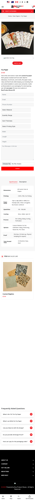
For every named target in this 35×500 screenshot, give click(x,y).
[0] (33, 7)
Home (10, 16)
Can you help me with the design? (13, 428)
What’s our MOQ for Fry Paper (12, 421)
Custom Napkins (8, 294)
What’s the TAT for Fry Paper (12, 414)
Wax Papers (16, 16)
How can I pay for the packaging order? (15, 441)
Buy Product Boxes (20, 487)
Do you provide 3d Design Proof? (13, 435)
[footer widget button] (17, 460)
